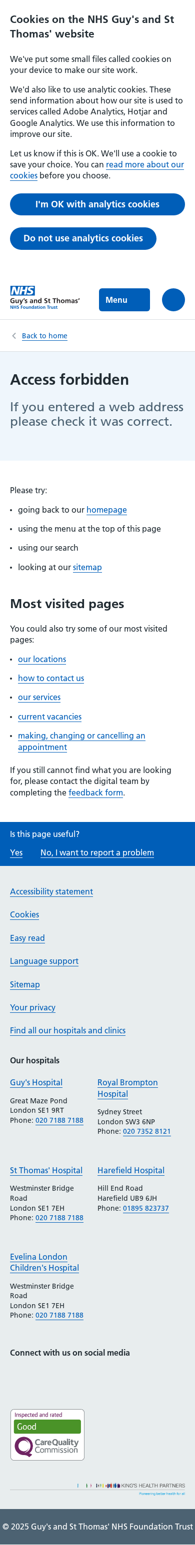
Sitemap (25, 984)
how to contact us (51, 678)
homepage (106, 510)
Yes (16, 852)
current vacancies (50, 717)
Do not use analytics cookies (83, 238)
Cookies (24, 914)
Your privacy (33, 1007)
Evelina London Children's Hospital (44, 1262)
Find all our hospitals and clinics (68, 1030)
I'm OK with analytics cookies (98, 204)
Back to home (45, 335)
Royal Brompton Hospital (128, 1087)
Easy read (27, 938)
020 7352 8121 (147, 1131)
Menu (117, 300)
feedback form (95, 792)
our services (39, 697)
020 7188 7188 (60, 1120)
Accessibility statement (51, 891)
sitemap (87, 567)
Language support (44, 961)
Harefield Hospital (131, 1170)
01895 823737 (146, 1208)
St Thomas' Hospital (46, 1170)
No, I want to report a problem (97, 852)
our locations (42, 659)
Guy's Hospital (36, 1082)
